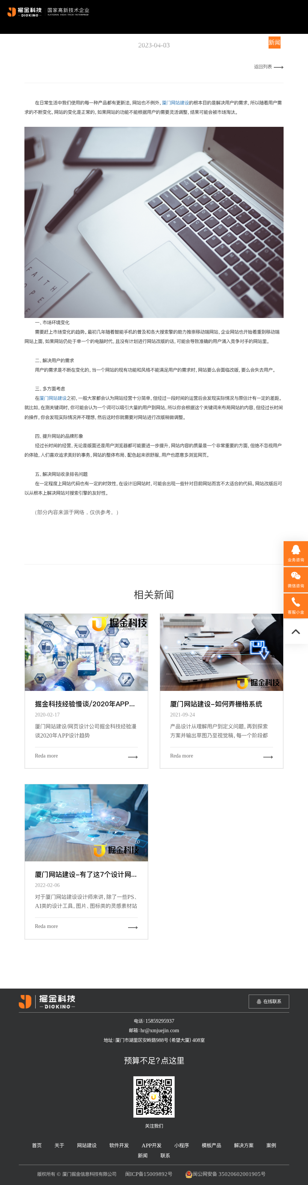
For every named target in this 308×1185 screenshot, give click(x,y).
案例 (257, 42)
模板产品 (205, 42)
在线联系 (272, 1001)
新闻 (275, 42)
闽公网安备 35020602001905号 (229, 1174)
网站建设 (93, 42)
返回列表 (263, 66)
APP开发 (152, 42)
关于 (70, 42)
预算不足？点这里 (154, 1060)
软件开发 (122, 42)
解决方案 (234, 42)
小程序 (178, 42)
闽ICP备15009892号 (148, 1174)
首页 (53, 42)
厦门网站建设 (175, 102)
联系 (292, 42)
